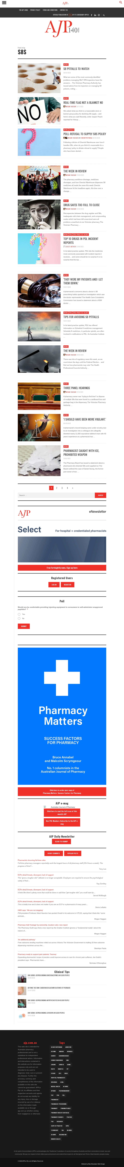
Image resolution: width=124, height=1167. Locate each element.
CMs (67, 1060)
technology (54, 1130)
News (66, 64)
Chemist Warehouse (57, 1060)
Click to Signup (61, 841)
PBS (58, 1095)
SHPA (67, 1126)
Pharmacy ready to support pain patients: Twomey (37, 954)
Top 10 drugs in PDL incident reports (80, 240)
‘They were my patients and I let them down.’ (83, 281)
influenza (54, 1082)
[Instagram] (99, 15)
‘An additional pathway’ (26, 940)
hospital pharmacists (58, 1078)
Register (67, 584)
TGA (62, 1130)
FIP (67, 1069)
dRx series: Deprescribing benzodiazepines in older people (49, 975)
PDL (70, 234)
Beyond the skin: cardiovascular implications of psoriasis (49, 987)
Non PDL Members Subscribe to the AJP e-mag (62, 822)
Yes (23, 614)
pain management (64, 1091)
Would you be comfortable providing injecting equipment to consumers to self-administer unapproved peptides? (60, 608)
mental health (55, 1086)
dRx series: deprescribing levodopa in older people (46, 1012)
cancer (53, 1056)
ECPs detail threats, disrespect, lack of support (36, 875)
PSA (52, 1121)
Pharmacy (54, 1108)
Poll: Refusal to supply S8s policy (84, 134)
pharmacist (54, 1099)
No (23, 618)
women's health (55, 1139)
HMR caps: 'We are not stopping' (30, 910)
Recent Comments (54, 853)
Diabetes (60, 1069)
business (69, 1051)
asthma (53, 1051)
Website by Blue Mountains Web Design (93, 1164)
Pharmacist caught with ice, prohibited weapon (81, 452)
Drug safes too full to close (81, 205)
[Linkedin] (95, 15)
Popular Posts (72, 853)
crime (69, 1064)
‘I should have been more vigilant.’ (84, 419)
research (60, 1121)
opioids (53, 1091)
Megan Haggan (71, 106)
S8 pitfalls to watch (76, 68)
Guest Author (71, 247)
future (53, 1073)
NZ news (65, 1086)
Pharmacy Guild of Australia (60, 1113)
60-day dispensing (56, 1047)
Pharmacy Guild (65, 1108)
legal (62, 1082)
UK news (69, 1130)
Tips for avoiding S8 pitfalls (81, 317)
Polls (71, 130)
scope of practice (56, 1126)
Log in (54, 584)
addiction (68, 1047)
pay (52, 1095)
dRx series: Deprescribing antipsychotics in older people (48, 1000)
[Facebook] (91, 15)
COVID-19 (61, 1064)
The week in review (75, 171)
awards (61, 1051)
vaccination (62, 1135)
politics (69, 1117)
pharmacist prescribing (58, 1104)
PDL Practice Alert (81, 234)
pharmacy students (57, 1117)
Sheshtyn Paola (86, 138)
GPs (60, 1073)
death (53, 1069)
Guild (66, 1073)
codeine (53, 1064)
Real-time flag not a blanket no (83, 102)
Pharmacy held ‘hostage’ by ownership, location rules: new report (43, 925)
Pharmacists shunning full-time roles (32, 860)
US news (53, 1135)
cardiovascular (64, 1056)
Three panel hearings (76, 388)
